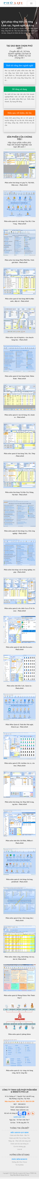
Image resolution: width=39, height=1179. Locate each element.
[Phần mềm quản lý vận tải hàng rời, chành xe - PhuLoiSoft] (19, 397)
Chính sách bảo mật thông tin (19, 1144)
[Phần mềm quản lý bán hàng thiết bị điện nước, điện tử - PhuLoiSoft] (19, 281)
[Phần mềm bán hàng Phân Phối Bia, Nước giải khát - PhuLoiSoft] (19, 242)
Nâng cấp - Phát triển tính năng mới (19, 1141)
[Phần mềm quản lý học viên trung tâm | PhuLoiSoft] (19, 900)
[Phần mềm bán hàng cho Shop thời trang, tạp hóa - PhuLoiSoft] (19, 784)
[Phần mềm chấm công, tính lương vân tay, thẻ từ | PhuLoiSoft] (19, 939)
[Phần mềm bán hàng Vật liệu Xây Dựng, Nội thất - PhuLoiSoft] (19, 474)
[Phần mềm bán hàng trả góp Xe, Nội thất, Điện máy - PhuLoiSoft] (19, 165)
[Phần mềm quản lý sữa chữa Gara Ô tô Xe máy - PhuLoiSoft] (19, 590)
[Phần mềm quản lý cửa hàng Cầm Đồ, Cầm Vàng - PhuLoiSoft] (19, 203)
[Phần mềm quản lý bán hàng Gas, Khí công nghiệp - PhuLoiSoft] (19, 513)
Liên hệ (19, 1149)
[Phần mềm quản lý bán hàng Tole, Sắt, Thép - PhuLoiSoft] (19, 436)
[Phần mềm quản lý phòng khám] (19, 1016)
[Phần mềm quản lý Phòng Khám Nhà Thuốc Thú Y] (19, 978)
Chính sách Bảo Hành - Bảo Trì (19, 1135)
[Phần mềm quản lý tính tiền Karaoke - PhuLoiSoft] (19, 629)
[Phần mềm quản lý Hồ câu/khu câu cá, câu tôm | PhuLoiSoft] (19, 745)
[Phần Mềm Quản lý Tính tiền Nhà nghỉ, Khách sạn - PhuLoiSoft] (19, 707)
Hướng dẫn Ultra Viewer (19, 1162)
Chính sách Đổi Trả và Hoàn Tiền (19, 1138)
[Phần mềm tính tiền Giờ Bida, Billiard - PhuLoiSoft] (19, 823)
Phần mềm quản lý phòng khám (19, 1034)
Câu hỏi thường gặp (19, 1146)
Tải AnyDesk (19, 1165)
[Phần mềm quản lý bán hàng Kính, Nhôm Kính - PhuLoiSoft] (19, 358)
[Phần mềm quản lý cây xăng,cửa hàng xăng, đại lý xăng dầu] (19, 1053)
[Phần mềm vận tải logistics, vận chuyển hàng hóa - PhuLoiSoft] (19, 320)
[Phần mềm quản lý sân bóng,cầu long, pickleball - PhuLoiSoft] (19, 861)
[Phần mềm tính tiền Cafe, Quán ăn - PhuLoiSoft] (19, 668)
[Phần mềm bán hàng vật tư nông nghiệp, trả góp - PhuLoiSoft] (19, 552)
